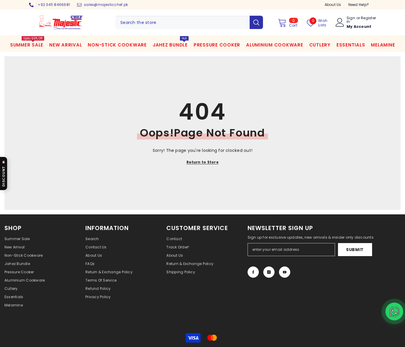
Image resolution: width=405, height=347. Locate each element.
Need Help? (358, 4)
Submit (355, 250)
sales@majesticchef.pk (106, 4)
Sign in (351, 19)
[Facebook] (253, 272)
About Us (333, 4)
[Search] (189, 22)
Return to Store (202, 162)
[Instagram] (269, 272)
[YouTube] (284, 272)
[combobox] (182, 22)
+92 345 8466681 (54, 4)
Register (368, 18)
